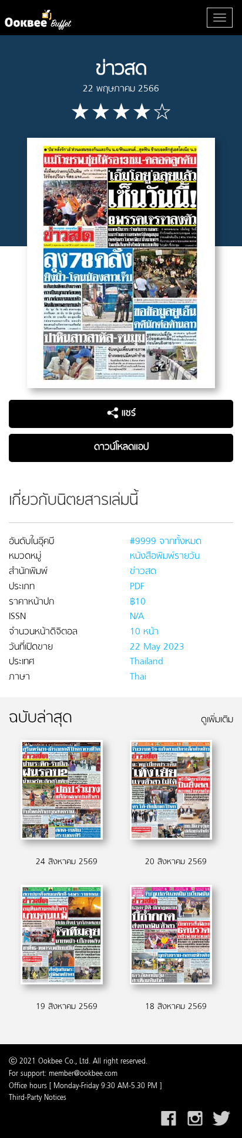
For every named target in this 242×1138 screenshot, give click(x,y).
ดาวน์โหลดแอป (121, 447)
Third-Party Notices (37, 1098)
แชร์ (127, 413)
